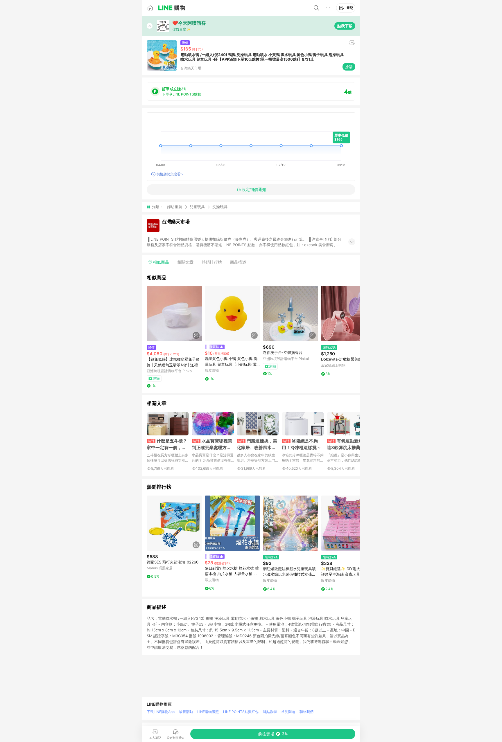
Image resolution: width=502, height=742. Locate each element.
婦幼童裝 (174, 206)
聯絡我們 (306, 711)
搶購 (349, 66)
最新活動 (186, 711)
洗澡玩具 (219, 207)
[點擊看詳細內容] (174, 313)
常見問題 (288, 711)
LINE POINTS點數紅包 (241, 711)
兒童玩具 (197, 206)
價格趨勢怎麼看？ (170, 174)
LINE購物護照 (208, 711)
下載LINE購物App (161, 711)
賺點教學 (270, 711)
